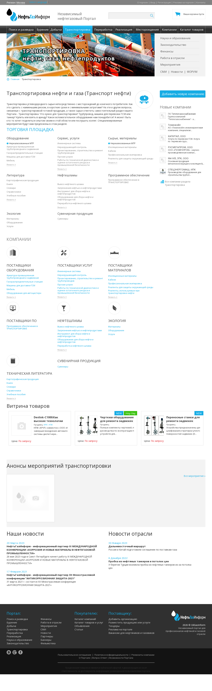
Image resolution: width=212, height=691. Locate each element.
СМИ (163, 72)
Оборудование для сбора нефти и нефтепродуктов (75, 198)
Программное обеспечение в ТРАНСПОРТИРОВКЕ (123, 181)
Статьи (79, 629)
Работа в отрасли (172, 58)
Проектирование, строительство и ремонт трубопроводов (80, 151)
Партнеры (47, 636)
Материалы (13, 218)
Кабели (112, 151)
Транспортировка (17, 629)
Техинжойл (174, 124)
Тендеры (114, 626)
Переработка (15, 632)
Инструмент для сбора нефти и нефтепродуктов (73, 192)
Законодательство (173, 45)
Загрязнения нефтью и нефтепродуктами (79, 188)
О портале (142, 2)
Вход (152, 2)
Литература (15, 175)
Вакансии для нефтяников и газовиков (131, 632)
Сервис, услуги (68, 138)
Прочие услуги (65, 157)
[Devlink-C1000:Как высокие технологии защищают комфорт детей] (21, 425)
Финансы (166, 51)
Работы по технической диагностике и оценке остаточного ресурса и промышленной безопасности (78, 162)
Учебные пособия (16, 195)
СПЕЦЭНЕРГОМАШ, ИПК (182, 169)
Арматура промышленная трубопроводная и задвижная (23, 147)
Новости (177, 72)
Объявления (82, 626)
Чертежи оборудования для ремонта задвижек (117, 419)
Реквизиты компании (143, 654)
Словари (11, 188)
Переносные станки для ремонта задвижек (183, 419)
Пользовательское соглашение (74, 654)
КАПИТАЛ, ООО (177, 136)
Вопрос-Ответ (99, 657)
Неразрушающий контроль (72, 147)
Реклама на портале (183, 2)
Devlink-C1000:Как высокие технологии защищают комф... (48, 420)
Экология (14, 214)
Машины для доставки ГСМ (21, 157)
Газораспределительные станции (25, 153)
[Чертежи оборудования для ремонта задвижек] (88, 425)
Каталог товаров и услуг (89, 622)
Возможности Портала (121, 657)
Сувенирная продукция (75, 214)
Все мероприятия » (194, 475)
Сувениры (62, 218)
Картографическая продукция (23, 180)
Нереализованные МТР (21, 143)
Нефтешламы (67, 175)
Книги (10, 184)
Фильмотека (48, 643)
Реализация (14, 636)
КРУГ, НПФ (48, 425)
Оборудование (18, 138)
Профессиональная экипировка (125, 155)
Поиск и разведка (17, 619)
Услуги (10, 226)
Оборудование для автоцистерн (24, 293)
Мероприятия (170, 64)
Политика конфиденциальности (111, 654)
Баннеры (46, 639)
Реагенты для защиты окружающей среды (130, 158)
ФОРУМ (192, 72)
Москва (20, 2)
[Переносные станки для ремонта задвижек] (154, 425)
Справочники (14, 192)
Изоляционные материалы (122, 147)
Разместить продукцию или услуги (129, 622)
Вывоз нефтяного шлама (70, 184)
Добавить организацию (122, 619)
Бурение (12, 622)
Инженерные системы (69, 143)
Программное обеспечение (129, 175)
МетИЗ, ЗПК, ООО (178, 158)
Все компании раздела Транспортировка (177, 183)
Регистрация (164, 2)
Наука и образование (175, 38)
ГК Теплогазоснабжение (182, 113)
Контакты (200, 2)
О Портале (84, 657)
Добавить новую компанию (183, 94)
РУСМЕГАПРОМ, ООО (180, 147)
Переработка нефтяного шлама (74, 203)
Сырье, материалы (122, 138)
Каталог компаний (85, 619)
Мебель (11, 160)
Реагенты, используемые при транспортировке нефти (123, 291)
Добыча (11, 626)
